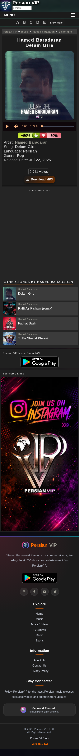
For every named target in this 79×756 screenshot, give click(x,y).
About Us (39, 660)
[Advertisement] (39, 235)
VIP (44, 545)
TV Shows (39, 629)
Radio (39, 635)
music (24, 31)
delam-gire (65, 31)
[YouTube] (45, 592)
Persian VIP (10, 31)
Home (39, 613)
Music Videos (39, 624)
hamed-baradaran (44, 31)
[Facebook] (34, 592)
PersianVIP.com (39, 738)
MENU (9, 15)
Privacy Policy (39, 670)
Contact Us (39, 665)
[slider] (58, 126)
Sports (39, 640)
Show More (56, 22)
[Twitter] (55, 592)
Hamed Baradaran (31, 142)
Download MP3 (41, 179)
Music (39, 619)
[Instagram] (24, 592)
